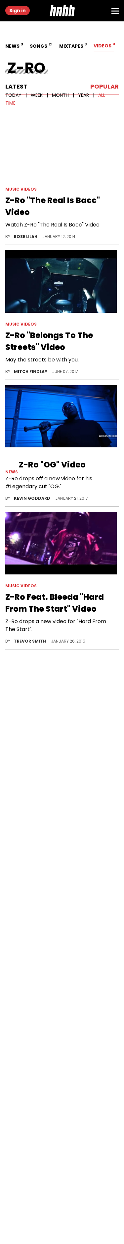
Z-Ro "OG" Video (52, 464)
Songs (40, 45)
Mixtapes (72, 45)
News (13, 45)
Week (37, 95)
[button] (62, 10)
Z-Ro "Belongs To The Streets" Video (49, 341)
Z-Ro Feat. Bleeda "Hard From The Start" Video (54, 603)
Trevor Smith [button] (30, 641)
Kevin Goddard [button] (32, 498)
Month (61, 95)
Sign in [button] (17, 10)
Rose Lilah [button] (26, 236)
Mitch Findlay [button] (31, 371)
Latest (16, 86)
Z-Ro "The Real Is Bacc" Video (52, 206)
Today (14, 95)
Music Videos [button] (21, 189)
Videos (104, 45)
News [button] (12, 472)
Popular (104, 86)
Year (84, 95)
